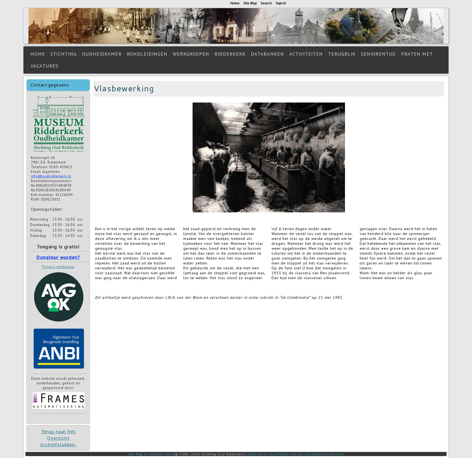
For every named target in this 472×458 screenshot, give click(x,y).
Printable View (159, 454)
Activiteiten (306, 54)
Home (37, 54)
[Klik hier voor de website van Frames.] (59, 409)
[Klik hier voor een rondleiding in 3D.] (59, 153)
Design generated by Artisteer (318, 454)
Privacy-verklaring (58, 266)
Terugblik (342, 54)
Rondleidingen (147, 54)
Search (266, 3)
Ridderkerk (230, 54)
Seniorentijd (378, 54)
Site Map (135, 454)
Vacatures (44, 66)
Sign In (281, 3)
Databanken (267, 54)
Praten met (417, 54)
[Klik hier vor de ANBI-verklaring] (59, 369)
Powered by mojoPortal (268, 454)
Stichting (63, 54)
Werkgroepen (191, 54)
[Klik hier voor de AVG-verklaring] (59, 323)
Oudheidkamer (102, 54)
